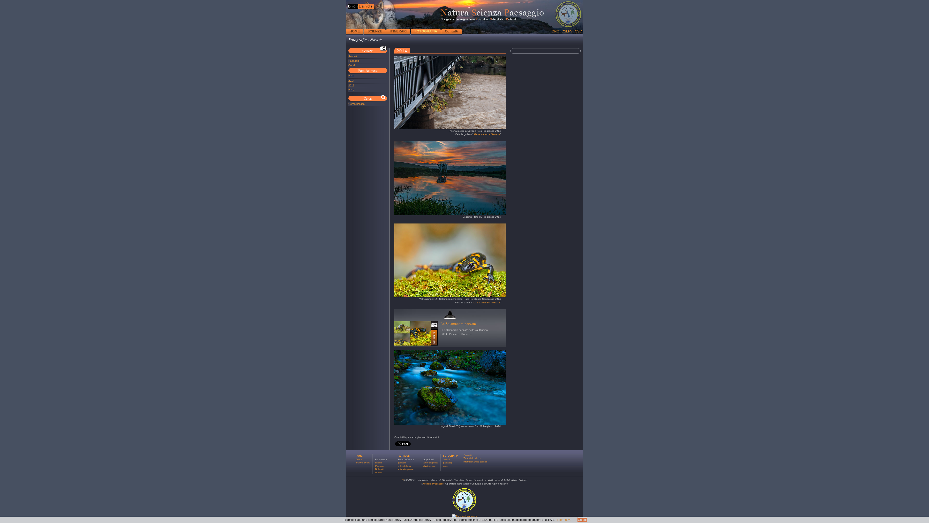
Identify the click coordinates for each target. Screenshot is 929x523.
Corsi (351, 65)
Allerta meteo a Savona (486, 134)
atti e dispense (430, 462)
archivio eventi (363, 462)
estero (378, 472)
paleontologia (404, 466)
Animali (352, 56)
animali (446, 459)
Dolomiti (379, 469)
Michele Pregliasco (433, 483)
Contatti (451, 31)
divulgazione (429, 466)
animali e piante (405, 469)
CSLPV (567, 31)
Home (359, 456)
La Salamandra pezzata (458, 323)
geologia (402, 462)
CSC (578, 31)
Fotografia (450, 456)
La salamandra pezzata (486, 302)
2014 (351, 80)
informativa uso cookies (475, 462)
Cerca (359, 459)
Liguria (378, 462)
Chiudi (582, 520)
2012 (351, 90)
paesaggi (447, 462)
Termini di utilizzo (472, 458)
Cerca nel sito (356, 103)
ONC (555, 31)
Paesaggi (353, 60)
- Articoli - (405, 456)
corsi (445, 466)
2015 (351, 76)
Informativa (564, 520)
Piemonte (380, 466)
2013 (351, 85)
